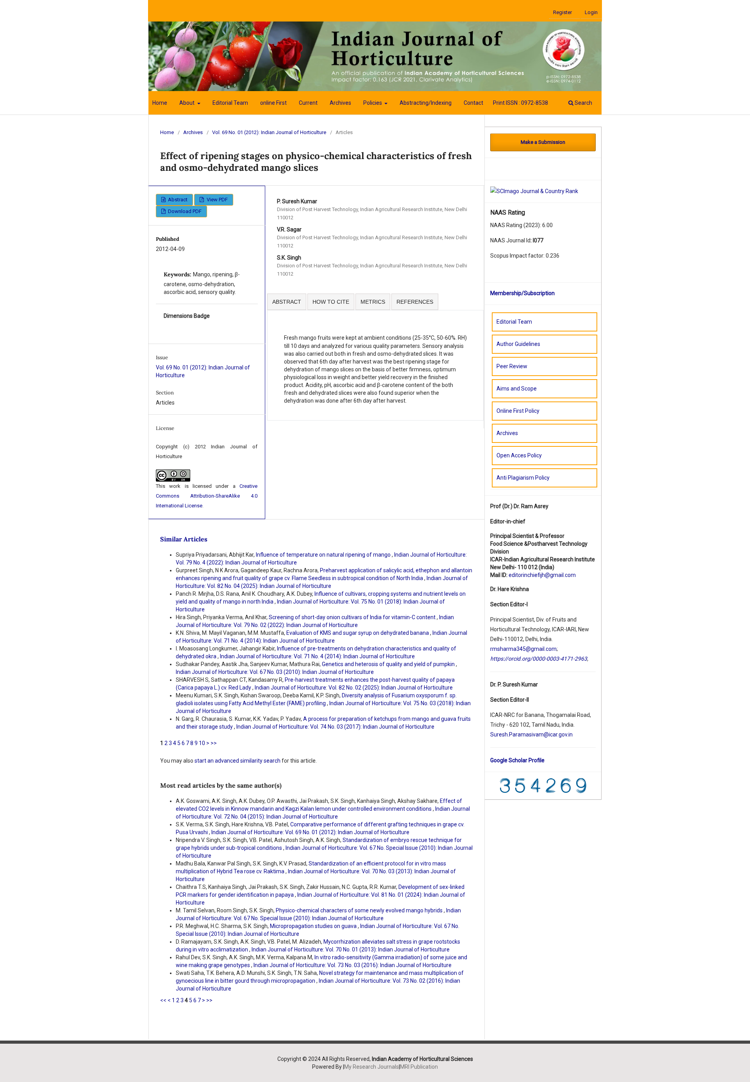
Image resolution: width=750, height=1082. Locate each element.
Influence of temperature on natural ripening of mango (324, 555)
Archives (340, 103)
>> (214, 743)
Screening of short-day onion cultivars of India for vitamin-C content (353, 617)
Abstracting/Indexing (426, 103)
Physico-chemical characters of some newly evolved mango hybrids (360, 910)
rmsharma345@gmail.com (523, 649)
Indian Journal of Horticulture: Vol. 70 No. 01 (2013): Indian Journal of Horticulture (351, 949)
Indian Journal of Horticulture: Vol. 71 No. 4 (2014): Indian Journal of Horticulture (317, 656)
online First (273, 103)
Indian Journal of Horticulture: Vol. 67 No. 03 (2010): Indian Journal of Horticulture (275, 672)
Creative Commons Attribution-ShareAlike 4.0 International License (206, 496)
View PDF (216, 199)
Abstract (177, 199)
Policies (373, 103)
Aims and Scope (516, 388)
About (187, 103)
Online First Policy (517, 411)
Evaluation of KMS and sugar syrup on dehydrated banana (358, 633)
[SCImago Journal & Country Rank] (534, 191)
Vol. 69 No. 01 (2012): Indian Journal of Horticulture (269, 132)
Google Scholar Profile (517, 760)
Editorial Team (230, 103)
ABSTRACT (286, 302)
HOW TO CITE (330, 302)
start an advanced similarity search (237, 761)
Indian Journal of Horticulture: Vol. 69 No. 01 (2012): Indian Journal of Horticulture (310, 832)
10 (202, 743)
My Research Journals (371, 1067)
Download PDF (184, 211)
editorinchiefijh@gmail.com (542, 575)
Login (591, 12)
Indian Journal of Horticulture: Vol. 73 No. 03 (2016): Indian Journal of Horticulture (353, 965)
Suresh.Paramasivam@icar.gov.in (531, 734)
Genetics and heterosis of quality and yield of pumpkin (389, 664)
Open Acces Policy (519, 455)
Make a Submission (543, 142)
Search (582, 103)
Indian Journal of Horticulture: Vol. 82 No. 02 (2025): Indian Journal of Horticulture (354, 687)
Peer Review (511, 366)
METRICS (373, 302)
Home (159, 103)
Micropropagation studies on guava (314, 926)
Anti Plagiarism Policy (523, 478)
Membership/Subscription (522, 293)
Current (308, 103)
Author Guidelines (518, 344)
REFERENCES (414, 302)
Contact (473, 103)
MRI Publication (419, 1067)
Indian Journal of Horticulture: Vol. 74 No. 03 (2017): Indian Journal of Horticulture (335, 727)
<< (163, 1000)
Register (562, 12)
